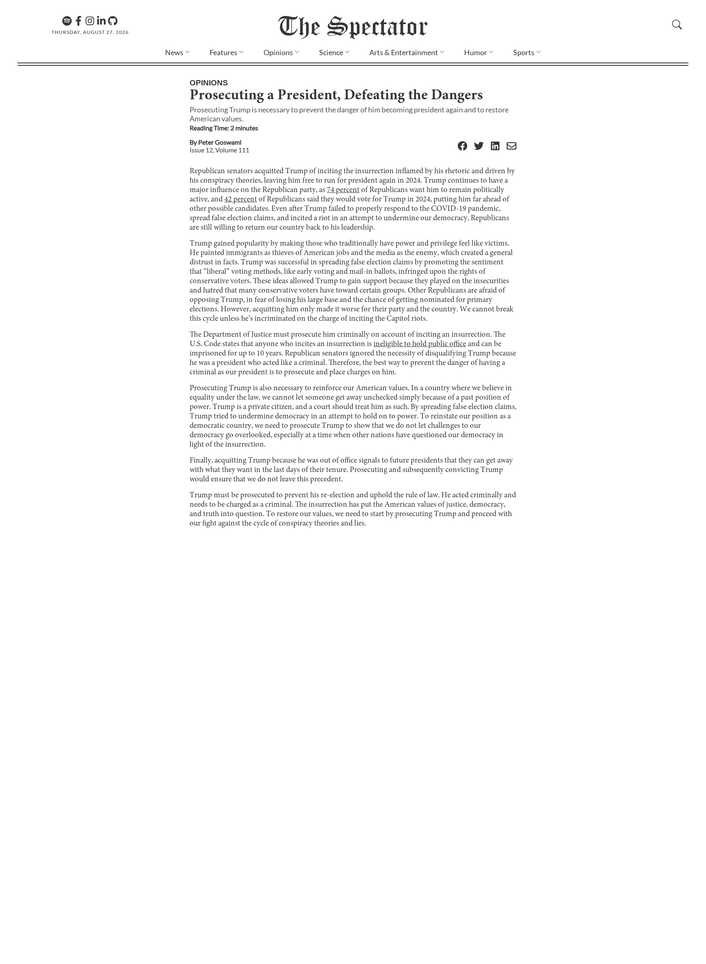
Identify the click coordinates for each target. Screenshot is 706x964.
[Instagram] (90, 21)
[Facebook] (78, 21)
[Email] (511, 146)
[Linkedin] (101, 21)
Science (331, 52)
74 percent (343, 190)
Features (223, 52)
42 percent (240, 200)
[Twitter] (479, 146)
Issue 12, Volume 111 (219, 150)
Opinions (278, 52)
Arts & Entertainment (403, 52)
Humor (475, 52)
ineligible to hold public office (419, 344)
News (174, 52)
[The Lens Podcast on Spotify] (67, 21)
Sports (523, 52)
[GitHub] (113, 21)
